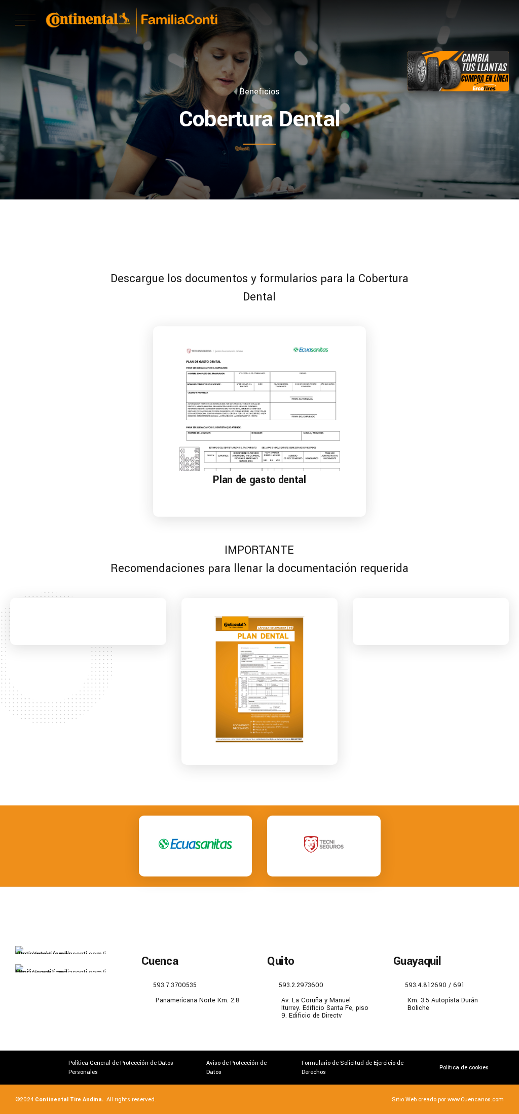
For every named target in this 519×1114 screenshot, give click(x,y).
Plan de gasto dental (259, 479)
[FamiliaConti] (60, 968)
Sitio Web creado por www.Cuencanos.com (448, 1099)
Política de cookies (464, 1067)
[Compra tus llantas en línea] (458, 71)
